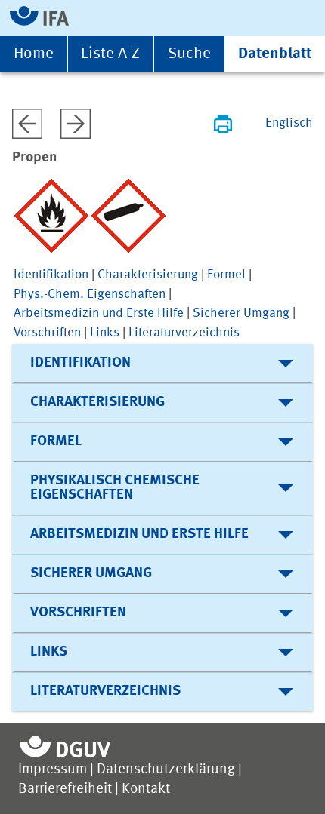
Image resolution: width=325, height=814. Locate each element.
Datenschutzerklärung (166, 770)
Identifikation (51, 275)
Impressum (52, 770)
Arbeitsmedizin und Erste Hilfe (99, 313)
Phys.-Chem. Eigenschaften (90, 294)
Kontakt (146, 789)
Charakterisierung (148, 275)
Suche (189, 54)
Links (104, 333)
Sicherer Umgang (241, 313)
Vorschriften (47, 333)
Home (34, 54)
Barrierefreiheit (65, 789)
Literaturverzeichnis (184, 333)
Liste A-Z (110, 54)
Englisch (289, 123)
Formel (226, 275)
